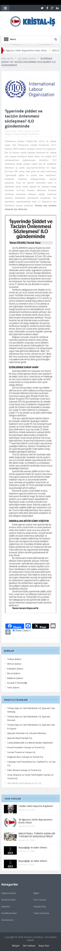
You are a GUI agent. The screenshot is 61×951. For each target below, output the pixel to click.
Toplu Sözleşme (41, 913)
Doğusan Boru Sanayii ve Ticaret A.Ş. (25, 756)
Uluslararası (33, 134)
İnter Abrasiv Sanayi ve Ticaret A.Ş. (24, 770)
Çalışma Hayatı (20, 134)
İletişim (16, 945)
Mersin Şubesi (14, 663)
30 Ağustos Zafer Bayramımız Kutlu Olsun (35, 821)
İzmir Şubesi (13, 687)
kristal (13, 131)
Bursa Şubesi (13, 673)
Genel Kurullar (8, 899)
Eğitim (36, 893)
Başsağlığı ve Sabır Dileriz (33, 847)
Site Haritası (29, 945)
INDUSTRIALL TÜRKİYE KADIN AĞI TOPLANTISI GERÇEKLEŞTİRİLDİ (37, 835)
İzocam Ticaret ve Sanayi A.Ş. (21, 752)
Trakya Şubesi (14, 659)
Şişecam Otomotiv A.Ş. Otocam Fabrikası (26, 733)
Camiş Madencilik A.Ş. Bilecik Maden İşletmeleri (30, 742)
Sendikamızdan (9, 913)
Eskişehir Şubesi (15, 668)
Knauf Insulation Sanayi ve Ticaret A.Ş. (26, 747)
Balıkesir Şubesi (15, 678)
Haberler (5, 906)
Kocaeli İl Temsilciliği (17, 682)
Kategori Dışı (40, 906)
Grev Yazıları (40, 899)
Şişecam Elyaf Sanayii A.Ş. (19, 738)
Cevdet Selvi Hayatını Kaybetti (36, 806)
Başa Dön (44, 945)
